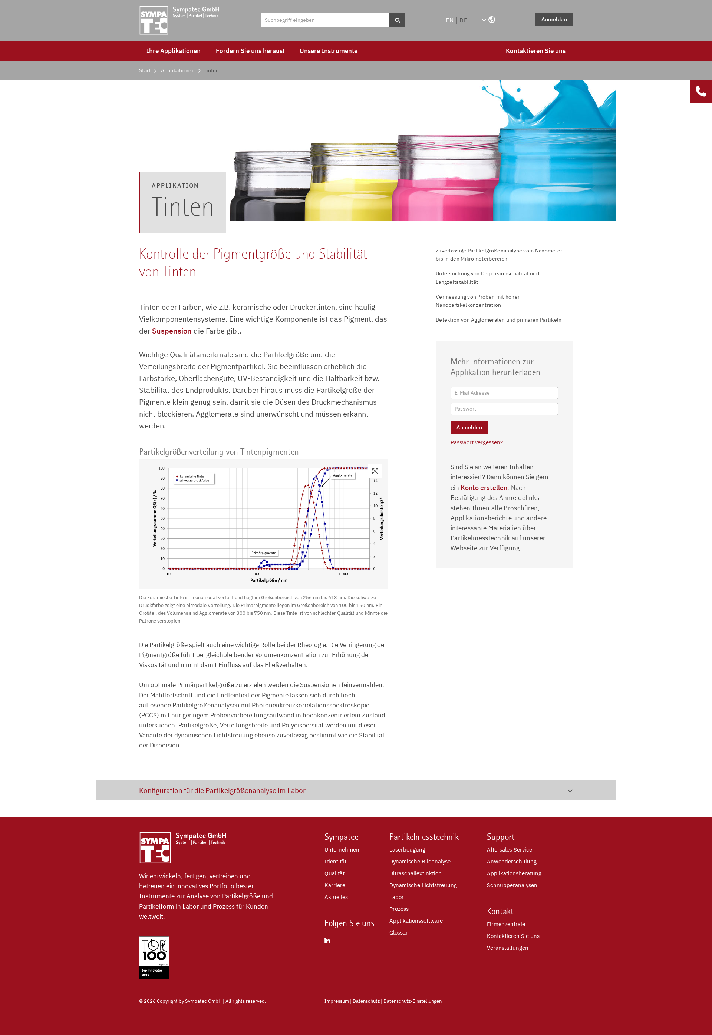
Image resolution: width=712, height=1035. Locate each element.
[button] (488, 20)
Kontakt (500, 911)
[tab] (356, 790)
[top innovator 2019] (154, 977)
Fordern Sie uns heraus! (250, 51)
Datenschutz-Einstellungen (412, 1001)
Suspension (172, 331)
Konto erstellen (484, 487)
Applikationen (178, 70)
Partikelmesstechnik (424, 837)
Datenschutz (366, 1001)
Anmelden (554, 19)
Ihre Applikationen (173, 51)
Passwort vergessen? (477, 442)
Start (145, 70)
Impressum (336, 1001)
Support (501, 837)
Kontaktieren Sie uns (536, 51)
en (450, 20)
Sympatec (341, 837)
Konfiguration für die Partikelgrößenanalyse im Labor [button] (222, 790)
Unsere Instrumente (328, 51)
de (463, 20)
